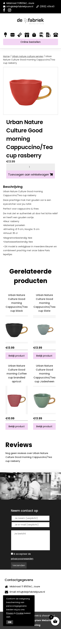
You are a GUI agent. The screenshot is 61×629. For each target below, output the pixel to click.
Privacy (10, 613)
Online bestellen (30, 42)
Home (6, 56)
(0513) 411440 (46, 6)
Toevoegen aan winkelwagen (28, 174)
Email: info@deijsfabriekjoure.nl (26, 591)
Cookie (19, 613)
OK (10, 622)
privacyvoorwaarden (22, 558)
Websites (47, 620)
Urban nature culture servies (27, 56)
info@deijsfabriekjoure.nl (20, 6)
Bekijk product (17, 355)
